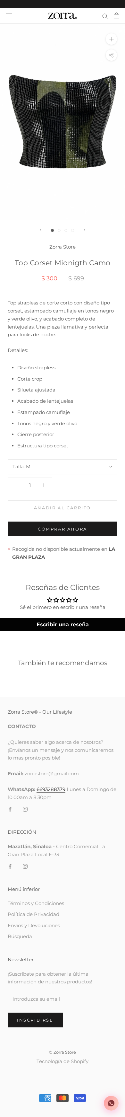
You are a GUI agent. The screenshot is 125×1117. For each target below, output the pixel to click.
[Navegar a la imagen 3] (65, 230)
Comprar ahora (62, 529)
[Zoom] (111, 39)
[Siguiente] (85, 230)
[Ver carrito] (116, 16)
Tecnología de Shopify (62, 1061)
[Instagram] (25, 809)
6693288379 (51, 789)
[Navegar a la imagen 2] (59, 230)
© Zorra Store (62, 1052)
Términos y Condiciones (36, 903)
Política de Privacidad (33, 914)
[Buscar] (105, 16)
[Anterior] (40, 230)
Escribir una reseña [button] (63, 624)
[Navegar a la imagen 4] (72, 230)
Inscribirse (35, 1020)
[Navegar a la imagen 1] (52, 230)
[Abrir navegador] (9, 16)
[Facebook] (10, 809)
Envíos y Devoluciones (34, 925)
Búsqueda (20, 936)
